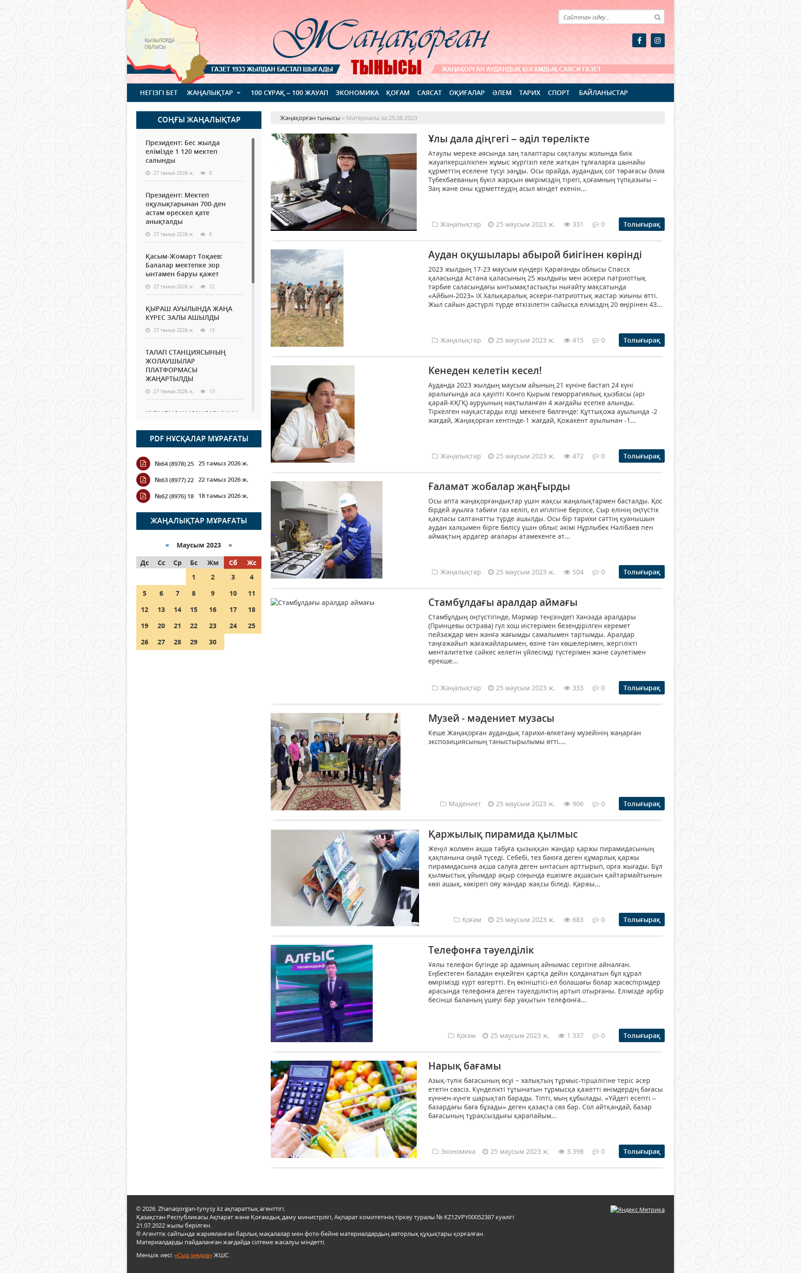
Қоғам (398, 92)
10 (233, 593)
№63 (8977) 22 (174, 480)
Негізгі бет (159, 92)
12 (144, 609)
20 (161, 625)
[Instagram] (658, 40)
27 (161, 641)
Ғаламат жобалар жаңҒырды (499, 486)
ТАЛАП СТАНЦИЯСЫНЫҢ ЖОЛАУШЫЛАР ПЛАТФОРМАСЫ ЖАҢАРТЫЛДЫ (186, 365)
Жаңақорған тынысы (368, 40)
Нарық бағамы (464, 1065)
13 (161, 609)
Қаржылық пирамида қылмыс (503, 833)
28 (177, 641)
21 (177, 625)
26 (144, 641)
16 (212, 609)
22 (193, 625)
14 (177, 609)
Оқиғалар (467, 92)
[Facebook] (639, 40)
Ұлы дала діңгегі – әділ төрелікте (509, 138)
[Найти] (657, 17)
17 (233, 609)
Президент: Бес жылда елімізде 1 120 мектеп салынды (183, 151)
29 (193, 641)
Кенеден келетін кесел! (485, 370)
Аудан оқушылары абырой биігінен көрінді (535, 254)
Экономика (357, 92)
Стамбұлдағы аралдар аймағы (503, 602)
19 (144, 625)
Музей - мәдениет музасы (491, 718)
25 (251, 625)
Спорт (559, 92)
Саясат (429, 92)
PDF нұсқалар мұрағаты (199, 438)
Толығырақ (641, 224)
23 (212, 625)
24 (233, 625)
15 (193, 609)
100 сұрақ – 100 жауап (289, 92)
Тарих (529, 92)
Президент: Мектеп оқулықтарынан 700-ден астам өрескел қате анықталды (186, 208)
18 (251, 609)
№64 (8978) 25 (174, 463)
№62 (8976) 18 (174, 496)
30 (212, 641)
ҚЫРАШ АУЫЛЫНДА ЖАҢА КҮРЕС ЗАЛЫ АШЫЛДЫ (189, 313)
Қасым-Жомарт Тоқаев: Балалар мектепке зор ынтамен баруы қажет (184, 265)
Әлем (502, 92)
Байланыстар (603, 92)
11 (251, 593)
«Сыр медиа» (193, 1255)
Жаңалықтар (210, 92)
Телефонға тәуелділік (481, 949)
